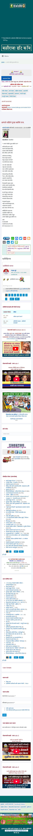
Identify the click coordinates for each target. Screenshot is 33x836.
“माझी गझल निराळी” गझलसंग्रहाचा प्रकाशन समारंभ (18, 507)
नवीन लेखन (5, 91)
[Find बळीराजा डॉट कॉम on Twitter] (20, 452)
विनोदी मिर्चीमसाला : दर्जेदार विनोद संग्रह (15, 491)
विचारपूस (8, 521)
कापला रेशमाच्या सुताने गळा (12, 544)
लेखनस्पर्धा (4, 93)
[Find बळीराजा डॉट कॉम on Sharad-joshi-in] (9, 452)
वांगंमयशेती (17, 457)
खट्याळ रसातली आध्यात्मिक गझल (13, 618)
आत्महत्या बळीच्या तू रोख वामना (13, 620)
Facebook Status (19, 804)
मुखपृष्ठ (2, 62)
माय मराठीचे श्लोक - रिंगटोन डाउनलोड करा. (16, 512)
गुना (7, 630)
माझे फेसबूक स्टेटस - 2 (11, 500)
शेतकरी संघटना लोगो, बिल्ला (12, 531)
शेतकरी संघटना (4, 810)
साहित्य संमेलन (4, 807)
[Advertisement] (16, 21)
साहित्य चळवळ (18, 91)
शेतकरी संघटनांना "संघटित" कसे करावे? (15, 648)
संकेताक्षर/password (8, 702)
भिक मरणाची (9, 586)
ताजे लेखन (11, 91)
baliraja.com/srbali (16, 419)
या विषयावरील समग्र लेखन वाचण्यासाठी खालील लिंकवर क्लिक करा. (17, 415)
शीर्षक (14, 312)
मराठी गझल (23, 93)
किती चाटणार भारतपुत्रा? (12, 547)
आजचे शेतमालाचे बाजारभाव (12, 493)
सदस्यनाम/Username (8, 696)
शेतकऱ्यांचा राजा (13, 810)
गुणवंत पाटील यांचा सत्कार (12, 651)
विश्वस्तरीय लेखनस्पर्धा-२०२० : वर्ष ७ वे (15, 602)
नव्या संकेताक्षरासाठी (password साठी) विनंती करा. (18, 710)
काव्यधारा (17, 93)
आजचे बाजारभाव (9, 804)
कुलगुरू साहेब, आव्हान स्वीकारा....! (13, 502)
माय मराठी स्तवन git (10, 593)
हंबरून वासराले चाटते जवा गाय (13, 530)
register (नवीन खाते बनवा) (11, 291)
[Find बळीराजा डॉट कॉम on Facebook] (16, 452)
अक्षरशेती (25, 91)
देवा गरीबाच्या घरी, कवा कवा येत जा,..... (15, 634)
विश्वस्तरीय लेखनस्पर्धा (14, 807)
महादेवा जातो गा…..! (10, 607)
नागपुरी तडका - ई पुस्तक (11, 482)
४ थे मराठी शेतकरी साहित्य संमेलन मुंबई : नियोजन (17, 517)
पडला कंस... (9, 643)
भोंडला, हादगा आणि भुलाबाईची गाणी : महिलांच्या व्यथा (18, 503)
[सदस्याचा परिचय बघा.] (5, 134)
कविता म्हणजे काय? (17, 316)
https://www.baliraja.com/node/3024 (19, 107)
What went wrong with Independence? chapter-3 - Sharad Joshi (17, 497)
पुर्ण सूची (4, 554)
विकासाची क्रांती (10, 595)
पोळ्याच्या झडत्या (10, 484)
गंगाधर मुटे (13, 270)
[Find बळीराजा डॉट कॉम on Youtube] (24, 452)
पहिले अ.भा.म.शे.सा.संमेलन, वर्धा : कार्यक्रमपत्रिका (17, 535)
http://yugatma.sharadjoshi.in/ (16, 831)
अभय (7, 613)
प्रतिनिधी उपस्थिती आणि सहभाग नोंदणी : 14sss (17, 683)
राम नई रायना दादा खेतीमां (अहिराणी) (14, 600)
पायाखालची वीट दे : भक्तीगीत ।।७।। (15, 533)
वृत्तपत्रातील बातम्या (10, 616)
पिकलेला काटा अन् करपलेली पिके (13, 637)
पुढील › (11, 299)
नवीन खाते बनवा (9, 708)
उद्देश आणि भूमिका (10, 516)
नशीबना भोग (9, 606)
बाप (7, 621)
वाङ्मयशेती (10, 93)
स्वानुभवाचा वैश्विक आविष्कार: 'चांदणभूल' (15, 641)
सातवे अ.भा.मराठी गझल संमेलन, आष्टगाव (15, 609)
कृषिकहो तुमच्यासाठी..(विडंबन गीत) (13, 627)
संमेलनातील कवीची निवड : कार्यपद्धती (14, 632)
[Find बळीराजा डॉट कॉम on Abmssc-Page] (12, 452)
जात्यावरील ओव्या (10, 644)
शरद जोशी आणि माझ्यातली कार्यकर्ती (14, 545)
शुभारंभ (7, 489)
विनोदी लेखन (13, 96)
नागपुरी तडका (5, 96)
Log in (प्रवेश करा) (23, 289)
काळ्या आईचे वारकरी (10, 599)
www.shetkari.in (11, 338)
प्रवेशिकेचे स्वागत (8, 266)
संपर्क (19, 810)
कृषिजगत (29, 807)
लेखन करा (8, 681)
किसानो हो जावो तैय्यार (11, 639)
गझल (7, 625)
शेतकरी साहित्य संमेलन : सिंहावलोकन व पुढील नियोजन (18, 526)
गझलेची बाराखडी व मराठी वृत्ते (12, 542)
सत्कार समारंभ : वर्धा (10, 523)
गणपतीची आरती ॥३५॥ (11, 524)
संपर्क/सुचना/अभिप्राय (11, 510)
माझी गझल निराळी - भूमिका (12, 604)
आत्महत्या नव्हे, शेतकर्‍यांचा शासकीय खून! (15, 628)
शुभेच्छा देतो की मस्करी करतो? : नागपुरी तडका (16, 623)
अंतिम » (17, 299)
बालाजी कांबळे (5, 127)
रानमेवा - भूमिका (9, 494)
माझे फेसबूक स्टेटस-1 (11, 480)
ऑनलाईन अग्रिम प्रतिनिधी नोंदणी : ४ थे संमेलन (17, 538)
